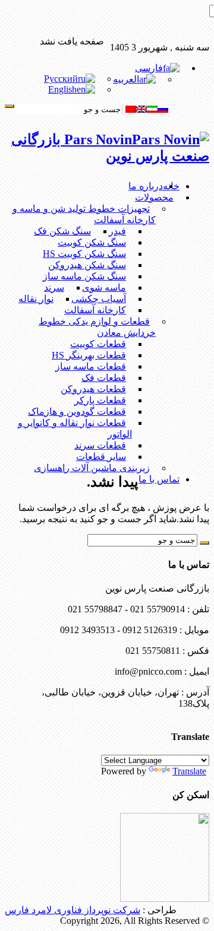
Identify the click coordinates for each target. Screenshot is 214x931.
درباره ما (145, 186)
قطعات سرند (100, 445)
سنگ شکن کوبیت (92, 242)
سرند (54, 287)
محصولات (154, 197)
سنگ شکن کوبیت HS (84, 254)
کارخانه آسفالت (95, 310)
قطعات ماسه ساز (90, 366)
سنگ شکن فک (62, 231)
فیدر (117, 231)
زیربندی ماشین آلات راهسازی (92, 468)
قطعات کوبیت (98, 344)
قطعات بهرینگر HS (89, 355)
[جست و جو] (9, 106)
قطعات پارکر (100, 400)
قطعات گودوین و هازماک (77, 411)
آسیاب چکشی (98, 299)
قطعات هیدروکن (93, 389)
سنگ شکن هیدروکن (87, 265)
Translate (189, 771)
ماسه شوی (104, 287)
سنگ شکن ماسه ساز (84, 276)
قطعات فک (103, 378)
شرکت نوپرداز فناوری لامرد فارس (72, 910)
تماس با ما (159, 479)
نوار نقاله (36, 299)
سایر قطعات (101, 457)
